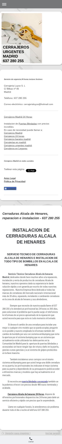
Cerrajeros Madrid (13, 133)
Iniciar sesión (52, 433)
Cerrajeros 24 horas (14, 136)
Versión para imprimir (17, 433)
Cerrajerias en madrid (15, 142)
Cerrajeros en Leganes (15, 148)
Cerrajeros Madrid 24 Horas (18, 117)
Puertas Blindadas (28, 123)
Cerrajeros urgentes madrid (18, 145)
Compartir (11, 189)
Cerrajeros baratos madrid (17, 139)
